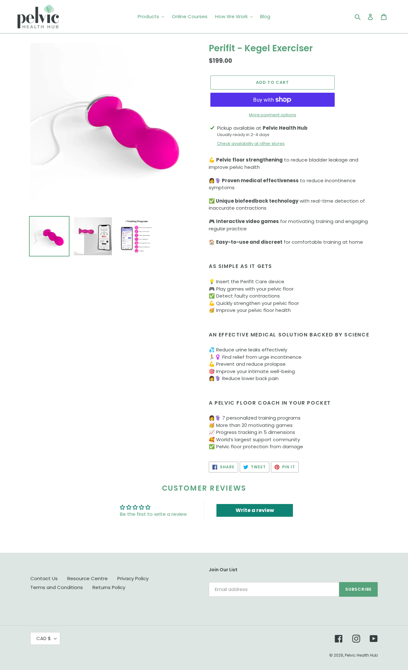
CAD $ (43, 638)
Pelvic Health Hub (361, 655)
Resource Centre (87, 578)
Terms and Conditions (56, 587)
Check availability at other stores (251, 143)
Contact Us (44, 578)
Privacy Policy (133, 578)
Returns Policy (108, 587)
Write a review (255, 510)
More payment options (272, 115)
